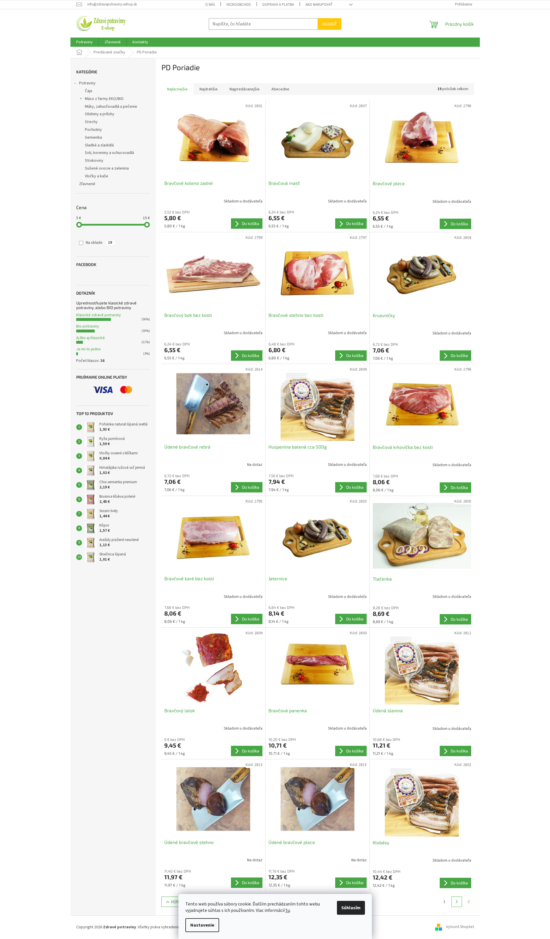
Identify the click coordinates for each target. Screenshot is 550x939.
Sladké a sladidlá (99, 145)
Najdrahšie (209, 89)
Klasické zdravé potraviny (98, 315)
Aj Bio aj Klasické (90, 338)
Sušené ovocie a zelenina (107, 168)
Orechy (91, 122)
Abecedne (280, 89)
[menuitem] (84, 42)
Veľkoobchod (238, 4)
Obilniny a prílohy (99, 114)
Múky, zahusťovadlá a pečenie (111, 106)
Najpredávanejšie (245, 89)
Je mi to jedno (88, 349)
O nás (210, 4)
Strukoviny (94, 160)
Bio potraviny (87, 326)
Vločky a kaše (96, 176)
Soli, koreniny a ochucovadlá (109, 153)
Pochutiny (93, 130)
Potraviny (87, 83)
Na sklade (99, 243)
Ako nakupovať (319, 4)
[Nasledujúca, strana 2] (457, 902)
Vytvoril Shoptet (460, 927)
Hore (176, 901)
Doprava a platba (278, 4)
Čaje (88, 91)
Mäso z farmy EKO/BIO (104, 99)
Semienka (93, 137)
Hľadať (329, 23)
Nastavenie (202, 925)
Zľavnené (87, 184)
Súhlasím (351, 908)
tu (288, 910)
